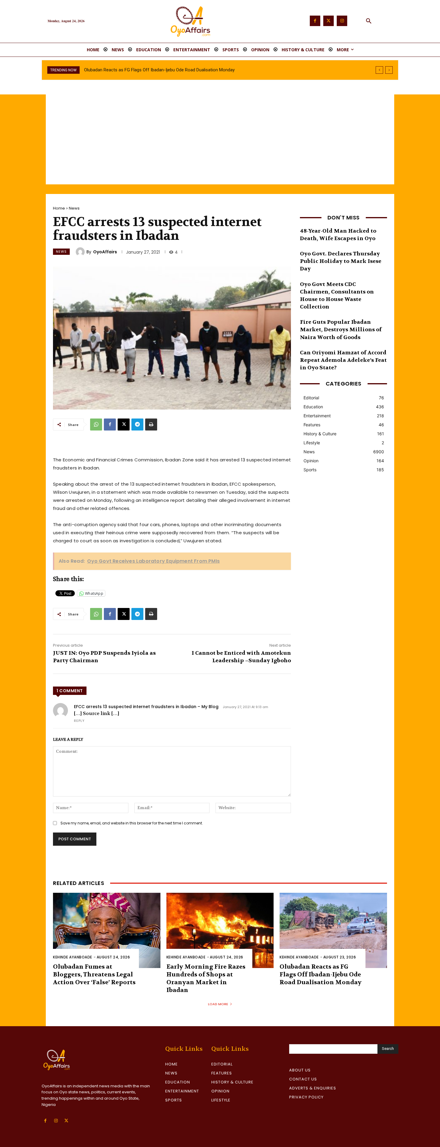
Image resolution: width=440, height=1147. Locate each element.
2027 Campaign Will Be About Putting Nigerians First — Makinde (146, 70)
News (74, 208)
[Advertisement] (220, 139)
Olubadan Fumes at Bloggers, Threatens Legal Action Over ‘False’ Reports (94, 974)
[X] (124, 424)
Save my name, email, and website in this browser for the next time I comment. (131, 823)
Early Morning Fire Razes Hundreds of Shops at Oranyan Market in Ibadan (205, 978)
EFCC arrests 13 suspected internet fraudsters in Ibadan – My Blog (146, 707)
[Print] (151, 424)
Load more (218, 1004)
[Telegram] (137, 424)
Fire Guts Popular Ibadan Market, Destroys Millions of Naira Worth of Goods (341, 330)
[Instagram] (342, 21)
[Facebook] (315, 21)
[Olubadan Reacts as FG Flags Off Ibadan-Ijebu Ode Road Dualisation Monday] (333, 930)
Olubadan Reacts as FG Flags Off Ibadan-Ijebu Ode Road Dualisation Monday (321, 974)
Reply (79, 720)
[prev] (379, 70)
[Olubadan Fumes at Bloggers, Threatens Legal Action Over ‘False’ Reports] (106, 930)
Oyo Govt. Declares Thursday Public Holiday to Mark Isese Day (340, 261)
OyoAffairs (105, 252)
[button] (369, 21)
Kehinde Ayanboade (72, 957)
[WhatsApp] (96, 424)
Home (59, 208)
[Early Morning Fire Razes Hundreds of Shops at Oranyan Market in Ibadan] (220, 930)
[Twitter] (328, 21)
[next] (389, 70)
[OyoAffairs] (81, 251)
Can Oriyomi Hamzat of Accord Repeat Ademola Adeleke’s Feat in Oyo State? (343, 360)
